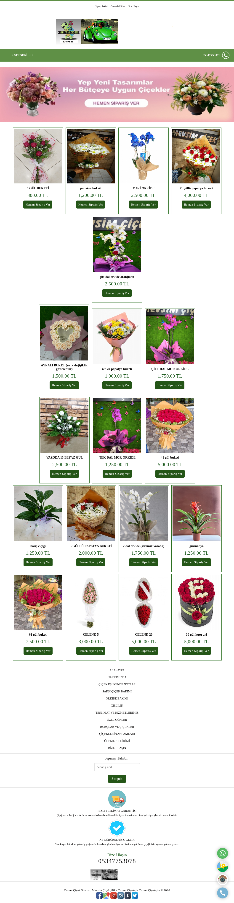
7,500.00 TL (38, 641)
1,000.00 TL (117, 376)
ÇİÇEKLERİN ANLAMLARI (117, 734)
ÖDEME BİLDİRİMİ (117, 741)
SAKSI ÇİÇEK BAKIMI (117, 691)
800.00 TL (37, 195)
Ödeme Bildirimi (118, 6)
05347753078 (211, 55)
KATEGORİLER (22, 55)
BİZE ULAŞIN (117, 748)
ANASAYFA (117, 670)
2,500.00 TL (143, 195)
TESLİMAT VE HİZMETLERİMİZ (117, 712)
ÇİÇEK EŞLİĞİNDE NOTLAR (117, 684)
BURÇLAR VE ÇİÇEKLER (117, 726)
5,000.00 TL (170, 464)
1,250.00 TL (117, 464)
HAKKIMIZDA (117, 677)
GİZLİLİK (117, 705)
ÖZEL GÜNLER (117, 719)
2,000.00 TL (91, 553)
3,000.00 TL (91, 641)
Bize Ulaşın (133, 6)
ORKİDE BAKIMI (117, 698)
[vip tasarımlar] (117, 103)
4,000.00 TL (196, 195)
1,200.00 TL (90, 195)
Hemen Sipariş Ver (38, 204)
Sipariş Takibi (101, 6)
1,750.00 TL (170, 376)
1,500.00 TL (64, 376)
